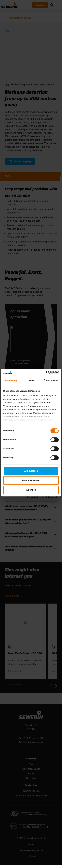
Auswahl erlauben (31, 480)
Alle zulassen (31, 471)
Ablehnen (31, 490)
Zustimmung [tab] (11, 380)
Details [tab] (31, 380)
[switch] (54, 439)
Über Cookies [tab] (51, 380)
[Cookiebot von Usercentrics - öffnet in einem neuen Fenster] (46, 373)
